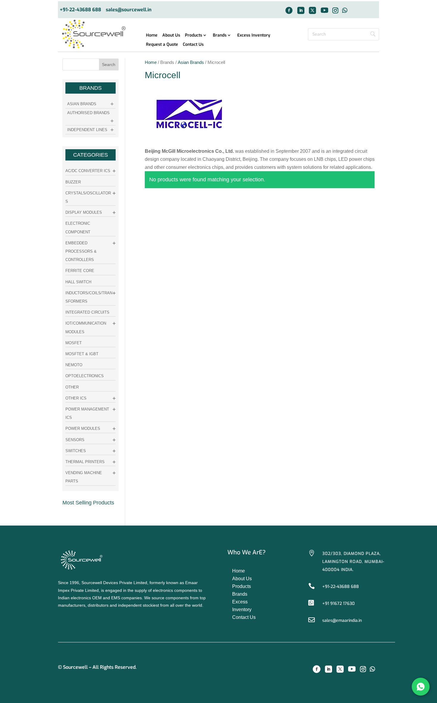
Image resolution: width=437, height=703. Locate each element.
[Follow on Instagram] (335, 10)
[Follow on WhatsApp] (345, 10)
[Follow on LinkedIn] (300, 10)
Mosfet (73, 343)
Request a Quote (162, 44)
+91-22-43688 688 (80, 10)
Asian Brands (191, 62)
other (72, 387)
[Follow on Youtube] (324, 10)
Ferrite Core (79, 270)
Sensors (74, 440)
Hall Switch (78, 282)
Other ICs (76, 398)
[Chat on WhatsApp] (421, 687)
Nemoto (73, 365)
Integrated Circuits (87, 312)
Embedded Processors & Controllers (81, 251)
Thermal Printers (85, 462)
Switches (75, 451)
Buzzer (73, 182)
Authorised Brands (88, 113)
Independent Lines (87, 130)
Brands (220, 35)
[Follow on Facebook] (289, 10)
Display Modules (83, 212)
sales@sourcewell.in (129, 10)
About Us (171, 35)
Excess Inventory (253, 35)
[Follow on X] (312, 10)
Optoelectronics (84, 376)
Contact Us (193, 44)
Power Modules (82, 428)
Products (193, 35)
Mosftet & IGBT (81, 354)
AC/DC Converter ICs (87, 171)
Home (152, 35)
